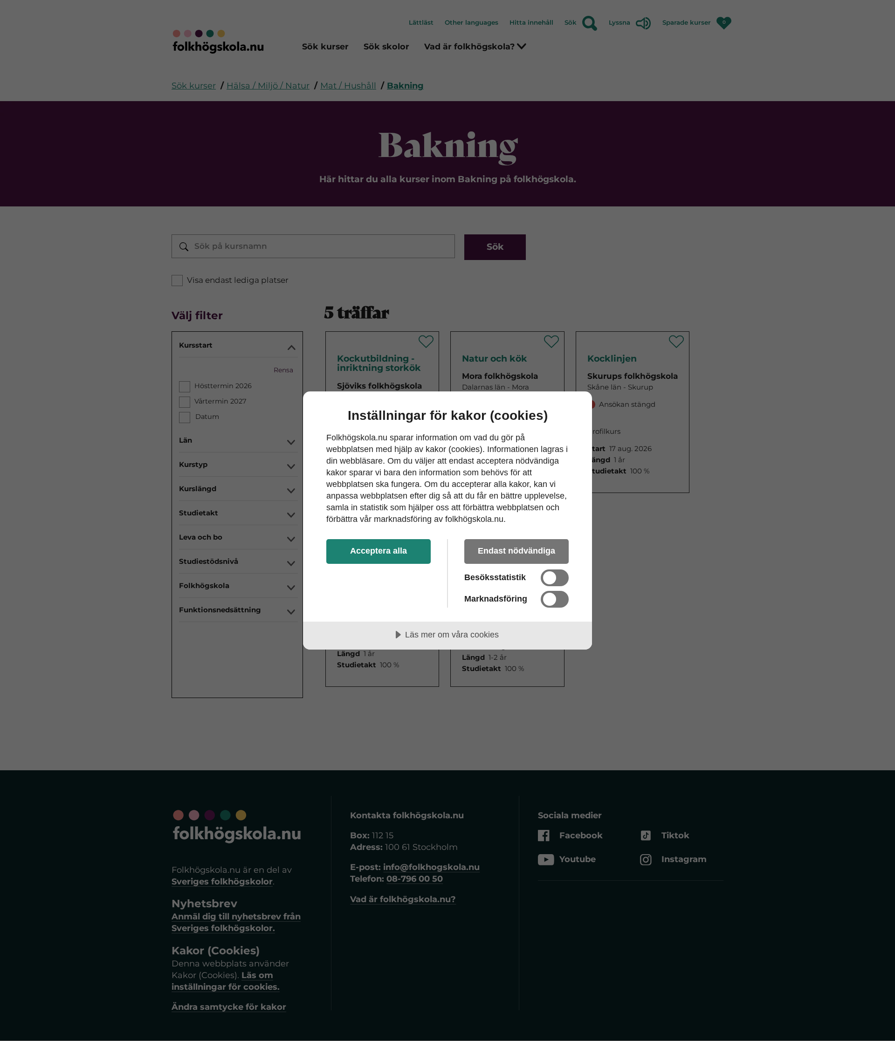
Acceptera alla (378, 550)
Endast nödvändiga (516, 550)
